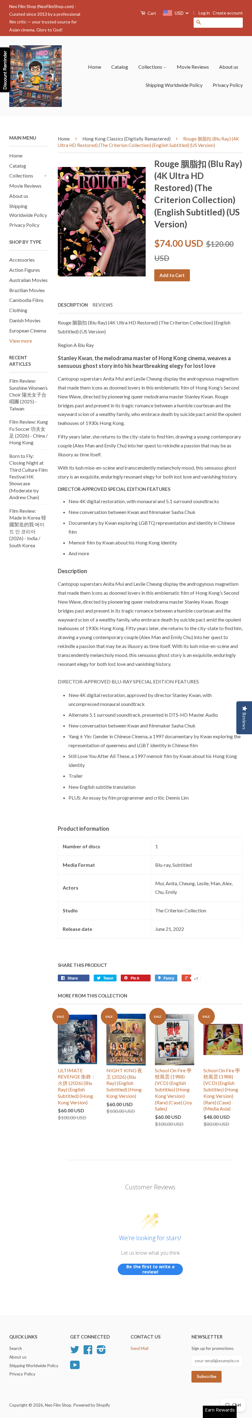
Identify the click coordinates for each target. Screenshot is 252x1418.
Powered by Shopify (91, 1405)
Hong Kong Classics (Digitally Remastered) (126, 138)
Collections (150, 67)
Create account (228, 12)
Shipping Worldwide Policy (174, 85)
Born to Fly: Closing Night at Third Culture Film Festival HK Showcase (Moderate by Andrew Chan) (28, 476)
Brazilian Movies (27, 290)
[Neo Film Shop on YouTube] (75, 1367)
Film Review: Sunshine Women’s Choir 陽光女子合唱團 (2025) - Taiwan (28, 394)
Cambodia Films (26, 300)
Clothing (18, 310)
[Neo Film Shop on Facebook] (88, 1351)
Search (15, 1348)
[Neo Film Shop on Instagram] (101, 1351)
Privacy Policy (228, 85)
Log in (204, 12)
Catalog (119, 67)
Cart (151, 13)
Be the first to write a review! (150, 1269)
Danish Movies (25, 320)
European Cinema (27, 330)
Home (94, 67)
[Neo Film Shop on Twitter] (74, 1351)
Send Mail (139, 1348)
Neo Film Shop (58, 1405)
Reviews (103, 305)
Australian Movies (28, 280)
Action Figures (24, 270)
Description (73, 305)
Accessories (22, 260)
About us (228, 67)
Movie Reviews (193, 67)
